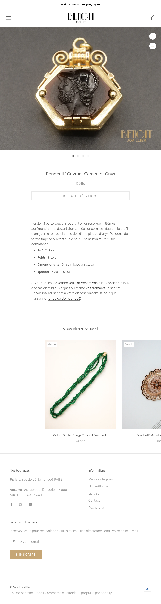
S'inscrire (26, 554)
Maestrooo (34, 593)
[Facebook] (11, 504)
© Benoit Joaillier (20, 587)
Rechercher (96, 507)
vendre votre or (69, 283)
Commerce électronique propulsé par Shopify (78, 593)
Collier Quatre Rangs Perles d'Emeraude (80, 435)
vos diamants (95, 288)
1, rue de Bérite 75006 (64, 298)
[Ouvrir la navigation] (8, 18)
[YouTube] (30, 504)
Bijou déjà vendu (80, 196)
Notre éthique (98, 486)
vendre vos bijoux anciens (100, 283)
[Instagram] (20, 504)
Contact (94, 500)
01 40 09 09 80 (91, 4)
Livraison (94, 493)
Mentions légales (100, 479)
